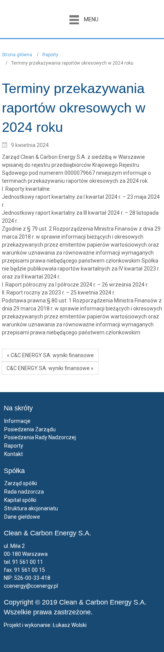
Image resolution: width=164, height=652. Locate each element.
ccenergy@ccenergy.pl (31, 586)
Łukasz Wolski (70, 625)
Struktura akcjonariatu (31, 508)
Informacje (17, 421)
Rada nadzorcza (24, 492)
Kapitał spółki (20, 500)
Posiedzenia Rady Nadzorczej (40, 437)
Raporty (50, 54)
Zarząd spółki (20, 483)
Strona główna (17, 54)
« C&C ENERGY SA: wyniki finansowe (50, 355)
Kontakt (13, 454)
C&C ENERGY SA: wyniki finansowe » (49, 368)
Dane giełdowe (22, 517)
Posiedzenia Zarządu (30, 429)
